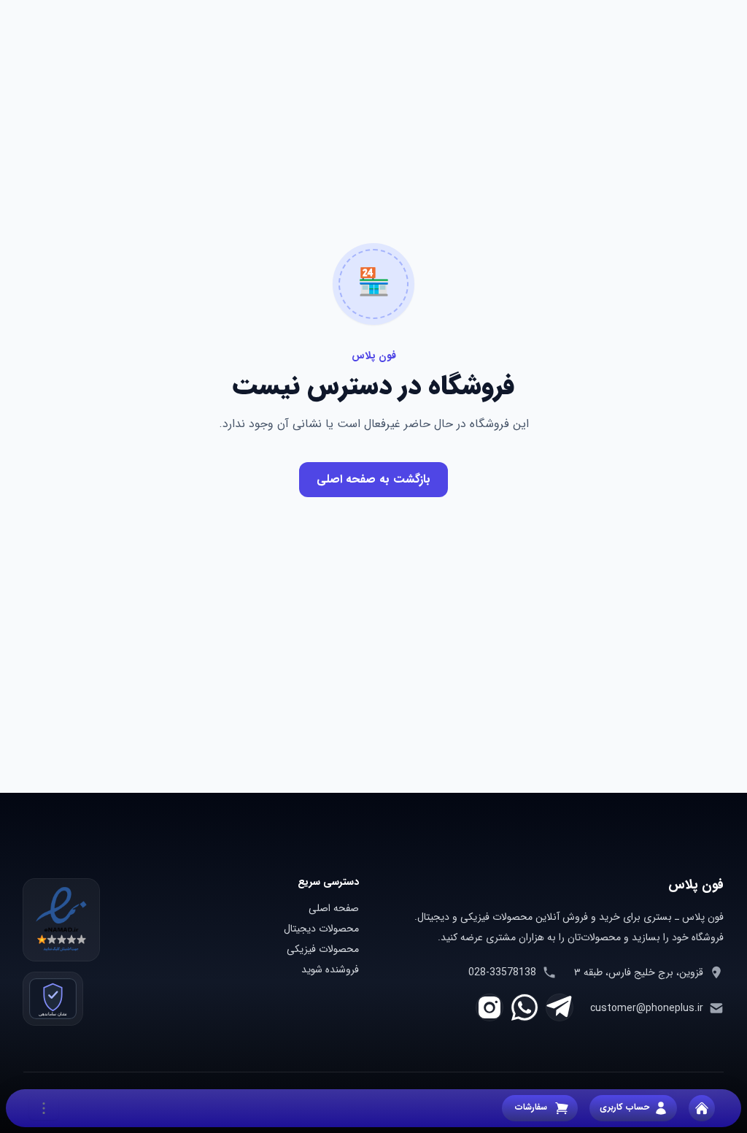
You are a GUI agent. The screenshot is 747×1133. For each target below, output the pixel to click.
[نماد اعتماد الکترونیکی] (61, 920)
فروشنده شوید (330, 969)
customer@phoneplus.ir (646, 1008)
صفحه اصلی (334, 908)
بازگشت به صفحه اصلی (373, 479)
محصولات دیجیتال (321, 929)
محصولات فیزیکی (323, 949)
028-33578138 (502, 972)
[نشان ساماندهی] (52, 998)
